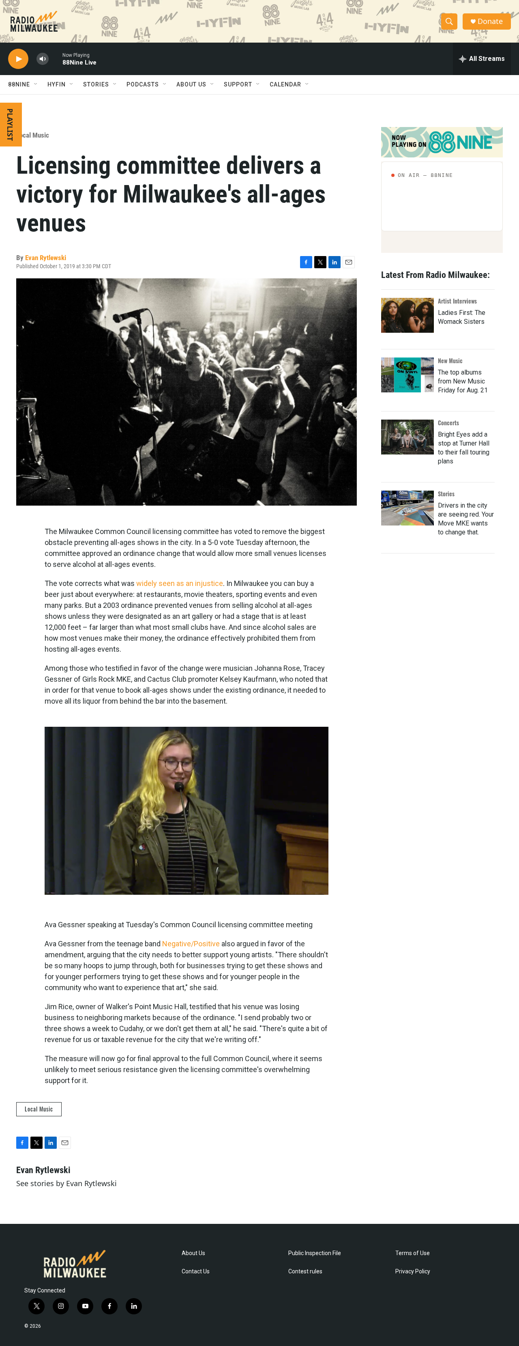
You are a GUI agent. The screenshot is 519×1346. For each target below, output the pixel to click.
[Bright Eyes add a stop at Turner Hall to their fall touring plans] (407, 437)
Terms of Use (412, 1253)
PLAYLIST (10, 124)
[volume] (42, 59)
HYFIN (56, 84)
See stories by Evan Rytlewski (66, 1183)
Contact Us (196, 1271)
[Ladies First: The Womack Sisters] (407, 315)
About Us (193, 1253)
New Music (450, 360)
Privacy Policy (412, 1271)
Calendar (285, 84)
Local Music (32, 135)
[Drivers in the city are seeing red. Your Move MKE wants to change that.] (407, 508)
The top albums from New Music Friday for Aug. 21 (463, 381)
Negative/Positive (191, 943)
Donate (490, 21)
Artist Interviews (457, 301)
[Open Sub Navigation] (36, 84)
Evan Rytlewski (45, 258)
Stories (446, 493)
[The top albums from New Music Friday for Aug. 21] (407, 374)
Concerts (448, 422)
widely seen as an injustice (179, 583)
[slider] (55, 58)
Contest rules (305, 1271)
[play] (18, 59)
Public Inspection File (314, 1253)
